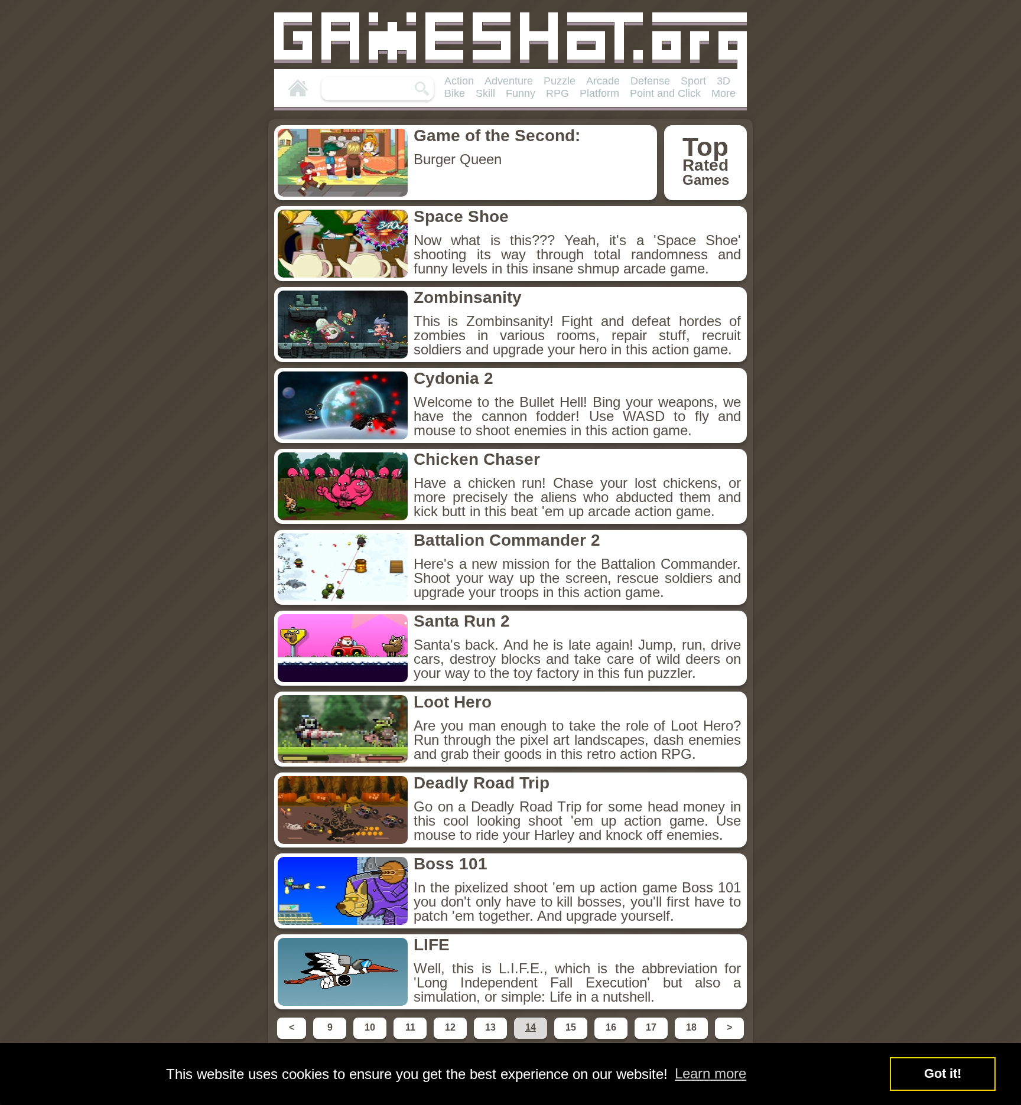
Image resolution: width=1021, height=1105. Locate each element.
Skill (485, 93)
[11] (411, 1038)
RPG (557, 93)
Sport (693, 81)
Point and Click (665, 93)
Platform (599, 93)
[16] (612, 1038)
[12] (451, 1038)
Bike (454, 93)
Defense (650, 81)
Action (459, 81)
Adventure (509, 81)
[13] (492, 1038)
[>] (728, 1038)
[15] (572, 1038)
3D (723, 81)
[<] (292, 1038)
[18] (692, 1038)
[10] (371, 1038)
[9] (331, 1038)
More (723, 93)
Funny (520, 93)
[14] (532, 1038)
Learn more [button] (710, 1073)
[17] (652, 1038)
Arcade (603, 81)
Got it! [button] (942, 1073)
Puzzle (559, 81)
